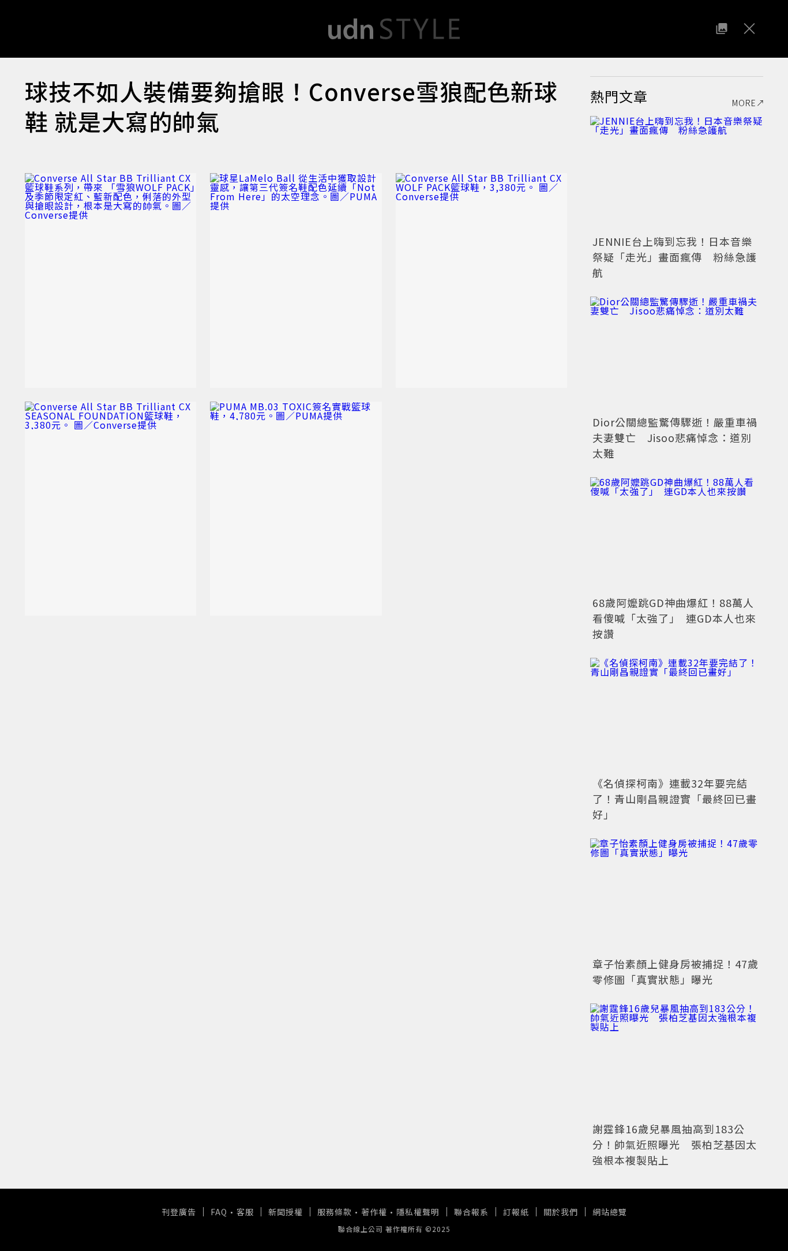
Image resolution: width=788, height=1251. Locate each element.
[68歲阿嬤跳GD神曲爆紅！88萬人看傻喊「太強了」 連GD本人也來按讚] (676, 535)
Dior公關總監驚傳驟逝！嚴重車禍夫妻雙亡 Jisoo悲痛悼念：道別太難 (674, 437)
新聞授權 (285, 1211)
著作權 (374, 1212)
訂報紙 (516, 1211)
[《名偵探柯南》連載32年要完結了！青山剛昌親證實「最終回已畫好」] (676, 715)
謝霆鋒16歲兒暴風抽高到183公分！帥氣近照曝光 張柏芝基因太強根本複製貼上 (674, 1144)
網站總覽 (609, 1211)
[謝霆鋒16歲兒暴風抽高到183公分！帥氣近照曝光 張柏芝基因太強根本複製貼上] (676, 1061)
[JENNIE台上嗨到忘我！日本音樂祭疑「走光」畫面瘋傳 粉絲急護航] (676, 173)
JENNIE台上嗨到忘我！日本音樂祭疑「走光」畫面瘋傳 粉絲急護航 (674, 257)
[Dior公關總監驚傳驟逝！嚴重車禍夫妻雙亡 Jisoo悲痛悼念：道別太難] (676, 354)
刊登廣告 (179, 1211)
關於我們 (560, 1211)
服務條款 (334, 1212)
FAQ (219, 1212)
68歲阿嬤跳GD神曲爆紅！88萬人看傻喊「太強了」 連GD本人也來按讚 (674, 618)
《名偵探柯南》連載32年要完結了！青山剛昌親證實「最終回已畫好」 (674, 799)
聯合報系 (471, 1211)
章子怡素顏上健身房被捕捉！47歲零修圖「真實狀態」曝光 (675, 971)
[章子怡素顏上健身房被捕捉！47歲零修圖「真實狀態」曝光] (676, 896)
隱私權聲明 (418, 1212)
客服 (245, 1212)
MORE (744, 103)
